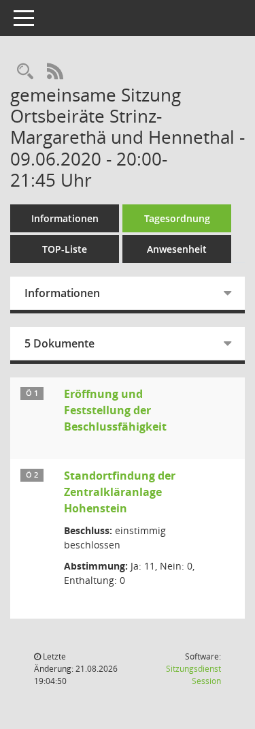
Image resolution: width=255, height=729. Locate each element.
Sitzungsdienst (193, 675)
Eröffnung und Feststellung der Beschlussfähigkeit (115, 410)
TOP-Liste (64, 249)
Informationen (65, 218)
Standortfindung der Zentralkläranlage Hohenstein (119, 492)
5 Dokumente (59, 343)
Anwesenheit (177, 249)
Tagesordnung (177, 218)
